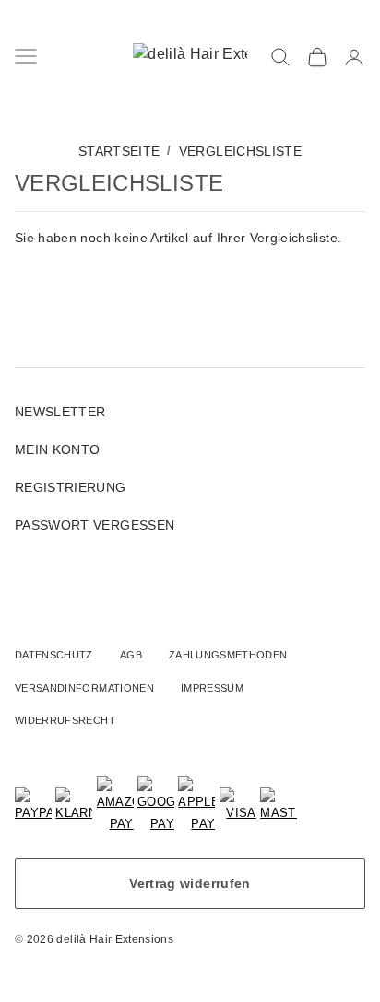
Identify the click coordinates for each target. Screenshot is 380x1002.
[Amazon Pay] (115, 806)
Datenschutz (54, 654)
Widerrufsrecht (65, 720)
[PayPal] (33, 806)
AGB (131, 654)
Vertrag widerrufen (189, 883)
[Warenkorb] (309, 57)
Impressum (212, 687)
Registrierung (70, 487)
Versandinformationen (84, 687)
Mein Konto (58, 449)
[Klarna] (73, 806)
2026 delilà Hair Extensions (100, 939)
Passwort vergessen (94, 525)
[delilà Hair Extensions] (190, 66)
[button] (275, 57)
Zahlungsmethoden (228, 654)
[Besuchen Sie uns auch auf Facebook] (81, 587)
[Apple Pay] (196, 806)
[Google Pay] (155, 806)
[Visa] (238, 806)
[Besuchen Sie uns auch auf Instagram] (34, 587)
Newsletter (60, 411)
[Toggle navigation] (26, 56)
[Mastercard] (278, 806)
